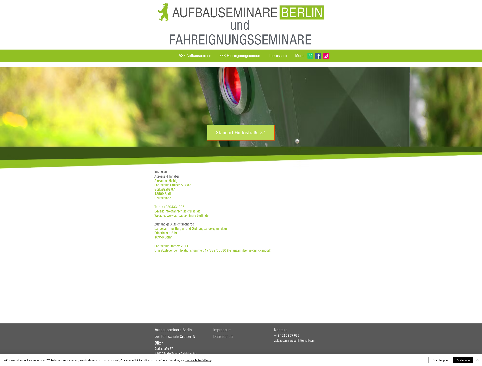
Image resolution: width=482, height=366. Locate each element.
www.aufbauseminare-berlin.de (187, 215)
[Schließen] (477, 360)
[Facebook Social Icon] (318, 56)
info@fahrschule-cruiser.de (182, 211)
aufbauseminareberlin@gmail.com (294, 341)
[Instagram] (326, 56)
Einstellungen (440, 360)
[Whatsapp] (310, 56)
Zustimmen (463, 360)
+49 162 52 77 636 (286, 336)
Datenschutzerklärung (198, 360)
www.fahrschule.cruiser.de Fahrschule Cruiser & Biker (305, 308)
